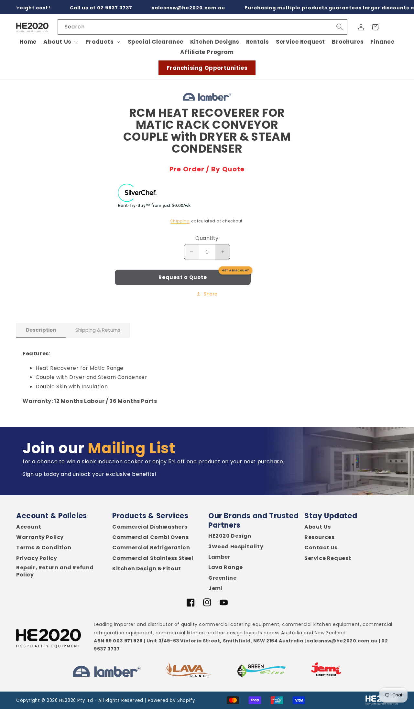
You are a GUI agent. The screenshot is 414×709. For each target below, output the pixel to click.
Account (28, 527)
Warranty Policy (40, 537)
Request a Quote (182, 277)
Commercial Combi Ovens (150, 537)
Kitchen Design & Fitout (146, 568)
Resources (319, 537)
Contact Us (321, 547)
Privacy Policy (36, 558)
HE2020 (67, 700)
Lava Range (225, 567)
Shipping (180, 221)
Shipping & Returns (97, 330)
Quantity (206, 238)
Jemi (215, 588)
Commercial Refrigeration (151, 547)
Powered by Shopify (171, 700)
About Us (317, 527)
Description (41, 330)
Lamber (219, 557)
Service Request (327, 558)
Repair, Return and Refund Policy (55, 571)
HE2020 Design (229, 536)
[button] (61, 42)
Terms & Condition (43, 547)
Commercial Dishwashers (149, 527)
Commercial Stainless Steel (152, 558)
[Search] (339, 27)
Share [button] (211, 294)
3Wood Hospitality (235, 546)
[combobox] (202, 27)
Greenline (222, 578)
